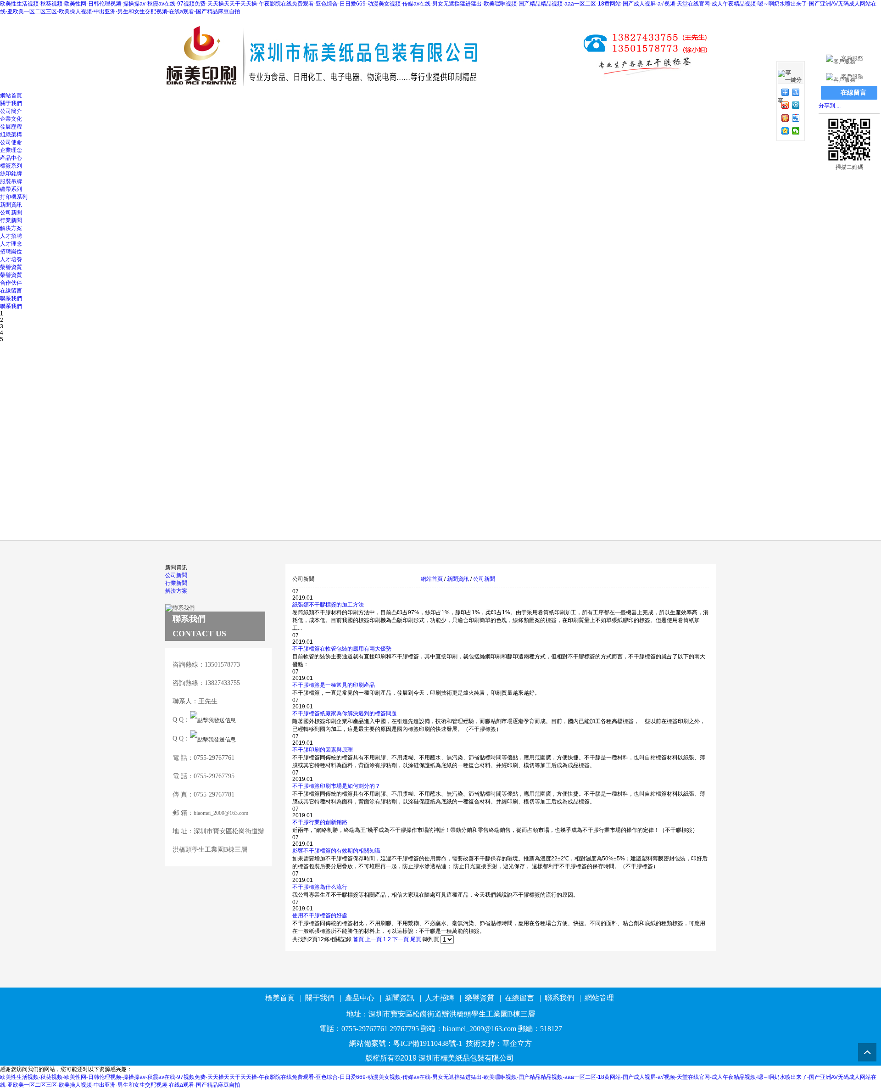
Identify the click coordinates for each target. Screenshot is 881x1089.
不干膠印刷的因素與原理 (322, 750)
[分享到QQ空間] (785, 131)
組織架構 (11, 134)
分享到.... (830, 105)
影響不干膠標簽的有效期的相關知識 (336, 851)
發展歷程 (11, 126)
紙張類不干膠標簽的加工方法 (328, 604)
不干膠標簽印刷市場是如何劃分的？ (336, 786)
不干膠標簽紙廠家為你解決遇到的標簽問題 (344, 713)
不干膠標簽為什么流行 (319, 887)
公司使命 (11, 142)
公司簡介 (11, 111)
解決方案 (11, 228)
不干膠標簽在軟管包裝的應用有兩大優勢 (341, 649)
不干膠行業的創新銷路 (319, 822)
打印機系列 (14, 197)
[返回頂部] (867, 1052)
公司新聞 (11, 212)
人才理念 (11, 244)
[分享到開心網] (785, 118)
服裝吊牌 (11, 181)
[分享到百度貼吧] (796, 118)
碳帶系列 (11, 189)
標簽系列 (11, 166)
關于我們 (11, 103)
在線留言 (11, 290)
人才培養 (11, 259)
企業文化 (11, 119)
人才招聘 (11, 236)
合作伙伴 (11, 283)
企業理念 (11, 150)
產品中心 (11, 158)
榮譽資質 (11, 267)
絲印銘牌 (11, 173)
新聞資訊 (11, 205)
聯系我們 (11, 298)
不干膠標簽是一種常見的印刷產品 (333, 685)
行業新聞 (11, 220)
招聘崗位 (11, 251)
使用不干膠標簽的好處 (319, 915)
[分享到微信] (796, 131)
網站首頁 (11, 95)
